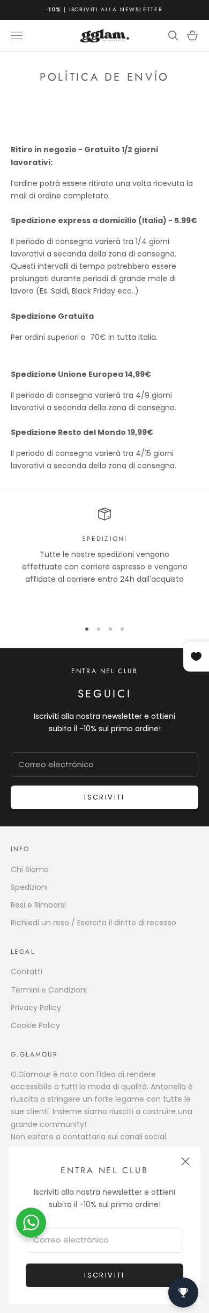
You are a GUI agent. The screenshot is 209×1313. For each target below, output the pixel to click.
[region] (104, 559)
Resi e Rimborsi (38, 905)
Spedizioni (29, 887)
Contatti (26, 971)
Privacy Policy (36, 1007)
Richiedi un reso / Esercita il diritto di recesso (93, 922)
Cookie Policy (35, 1025)
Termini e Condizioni (49, 989)
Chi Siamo (30, 869)
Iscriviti (104, 1275)
